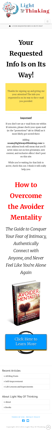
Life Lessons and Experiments (19, 387)
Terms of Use (18, 417)
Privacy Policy (33, 417)
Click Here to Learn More (26, 341)
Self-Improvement (14, 381)
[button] (47, 21)
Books (8, 407)
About (8, 402)
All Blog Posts (11, 376)
